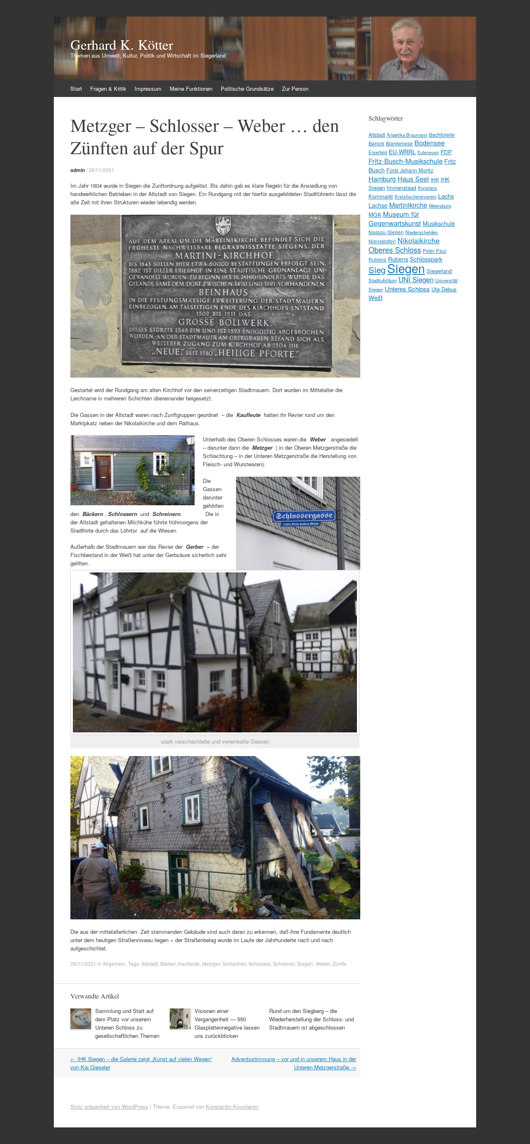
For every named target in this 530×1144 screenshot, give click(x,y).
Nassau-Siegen (386, 231)
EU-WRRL (402, 152)
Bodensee (429, 143)
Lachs (446, 195)
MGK (375, 214)
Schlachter (234, 963)
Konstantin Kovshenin (232, 1106)
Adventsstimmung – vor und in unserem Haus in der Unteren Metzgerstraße (293, 1063)
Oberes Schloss (395, 249)
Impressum (148, 88)
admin (77, 170)
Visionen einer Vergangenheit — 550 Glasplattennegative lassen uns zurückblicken (227, 1023)
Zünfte (339, 963)
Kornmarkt (381, 196)
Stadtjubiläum (383, 280)
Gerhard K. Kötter (121, 44)
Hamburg (382, 179)
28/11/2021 (101, 169)
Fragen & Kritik (108, 88)
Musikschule (439, 223)
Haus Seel (413, 179)
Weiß (376, 297)
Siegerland (439, 271)
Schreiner (283, 963)
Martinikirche (408, 205)
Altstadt (149, 963)
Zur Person (295, 88)
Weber (323, 963)
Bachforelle (442, 134)
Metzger (211, 963)
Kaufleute (189, 963)
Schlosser (259, 963)
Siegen (305, 963)
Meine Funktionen (191, 88)
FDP (446, 152)
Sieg (377, 269)
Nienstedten (382, 241)
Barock (376, 143)
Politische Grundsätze (247, 88)
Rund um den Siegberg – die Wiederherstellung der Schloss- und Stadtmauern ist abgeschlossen (311, 1019)
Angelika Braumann (407, 134)
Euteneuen (428, 152)
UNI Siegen (416, 279)
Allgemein (114, 963)
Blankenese (399, 143)
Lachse (378, 205)
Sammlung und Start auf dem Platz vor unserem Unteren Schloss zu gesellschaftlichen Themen (127, 1023)
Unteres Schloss (407, 288)
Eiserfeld (378, 152)
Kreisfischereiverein (415, 196)
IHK (435, 179)
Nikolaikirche (419, 240)
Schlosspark (426, 258)
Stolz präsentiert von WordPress (109, 1106)
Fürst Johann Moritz (409, 170)
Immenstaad (401, 187)
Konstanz (427, 187)
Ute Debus (444, 289)
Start (76, 88)
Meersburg (440, 205)
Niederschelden (421, 232)
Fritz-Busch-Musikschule (406, 161)
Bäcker (168, 963)
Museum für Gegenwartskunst (395, 218)
